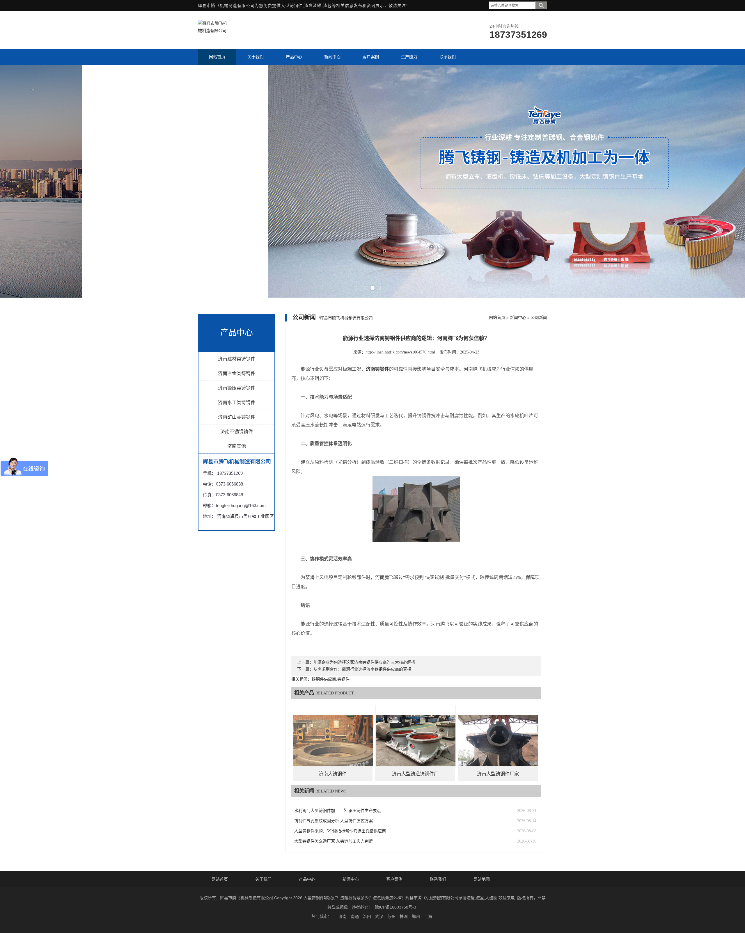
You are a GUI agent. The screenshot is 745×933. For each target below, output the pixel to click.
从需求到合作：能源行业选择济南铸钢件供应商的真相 (362, 669)
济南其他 (236, 446)
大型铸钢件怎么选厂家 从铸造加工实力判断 (333, 841)
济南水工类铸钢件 (236, 402)
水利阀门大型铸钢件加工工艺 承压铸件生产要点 (337, 810)
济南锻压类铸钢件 (236, 387)
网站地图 (481, 879)
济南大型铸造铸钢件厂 (415, 773)
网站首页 (497, 317)
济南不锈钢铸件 (236, 431)
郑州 (416, 916)
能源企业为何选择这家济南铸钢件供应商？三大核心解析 (364, 662)
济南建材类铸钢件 (236, 358)
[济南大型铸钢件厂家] (498, 744)
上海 (428, 916)
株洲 (404, 916)
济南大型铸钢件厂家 (498, 773)
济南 (342, 916)
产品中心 (307, 879)
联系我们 (438, 879)
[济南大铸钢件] (333, 744)
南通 (355, 916)
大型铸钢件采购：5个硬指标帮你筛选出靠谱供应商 (340, 831)
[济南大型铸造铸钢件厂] (415, 744)
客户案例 (394, 879)
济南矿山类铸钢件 (236, 417)
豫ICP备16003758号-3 (395, 907)
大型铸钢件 (292, 5)
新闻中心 (518, 317)
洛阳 (367, 916)
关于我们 (263, 879)
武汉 (379, 916)
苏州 (391, 916)
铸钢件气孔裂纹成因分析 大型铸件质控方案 (333, 821)
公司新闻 (539, 317)
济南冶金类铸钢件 (236, 373)
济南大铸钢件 (333, 773)
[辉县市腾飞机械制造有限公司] (212, 30)
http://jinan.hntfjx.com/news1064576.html (400, 352)
